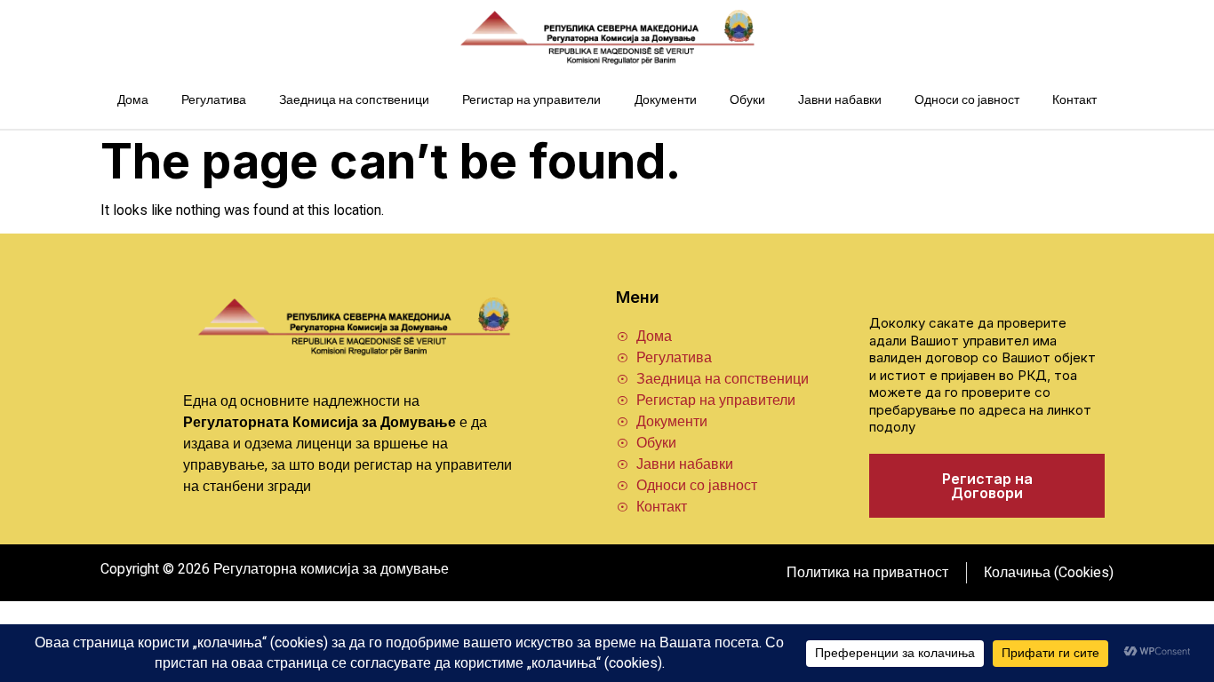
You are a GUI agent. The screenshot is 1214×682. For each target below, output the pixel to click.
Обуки (747, 100)
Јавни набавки (840, 100)
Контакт (1074, 100)
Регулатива (213, 100)
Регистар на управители (531, 100)
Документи (666, 100)
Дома (132, 100)
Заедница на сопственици (354, 100)
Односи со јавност (966, 100)
